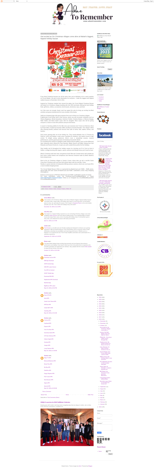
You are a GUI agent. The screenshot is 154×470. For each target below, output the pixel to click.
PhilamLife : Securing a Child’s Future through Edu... (106, 339)
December (103, 321)
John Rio (46, 211)
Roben (46, 241)
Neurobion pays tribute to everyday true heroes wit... (105, 383)
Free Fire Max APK (49, 329)
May (101, 395)
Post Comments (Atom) (53, 397)
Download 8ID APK (49, 276)
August (102, 388)
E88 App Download (49, 260)
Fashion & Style (52, 188)
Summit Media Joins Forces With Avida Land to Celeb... (105, 353)
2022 (100, 306)
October (102, 325)
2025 (100, 299)
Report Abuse (101, 447)
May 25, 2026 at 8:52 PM (50, 288)
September (103, 386)
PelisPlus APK (47, 370)
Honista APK (47, 342)
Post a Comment (47, 391)
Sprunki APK (47, 386)
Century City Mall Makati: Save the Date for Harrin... (105, 334)
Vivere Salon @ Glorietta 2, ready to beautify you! (105, 368)
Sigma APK (47, 383)
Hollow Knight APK (48, 339)
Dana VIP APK (47, 295)
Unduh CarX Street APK (50, 301)
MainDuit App (47, 282)
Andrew (46, 255)
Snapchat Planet (77, 203)
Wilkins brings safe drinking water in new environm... (106, 358)
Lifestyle (59, 188)
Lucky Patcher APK (49, 348)
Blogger (90, 466)
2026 (100, 297)
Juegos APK (47, 345)
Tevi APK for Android (49, 270)
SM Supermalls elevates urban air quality (105, 146)
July (101, 391)
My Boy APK (47, 367)
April (101, 397)
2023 (100, 304)
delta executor (53, 215)
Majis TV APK (47, 357)
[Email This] (54, 187)
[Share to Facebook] (59, 187)
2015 (100, 407)
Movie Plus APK (48, 364)
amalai (46, 225)
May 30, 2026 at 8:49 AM (50, 388)
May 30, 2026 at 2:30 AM (50, 350)
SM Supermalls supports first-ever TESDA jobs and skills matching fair (105, 182)
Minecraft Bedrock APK (50, 361)
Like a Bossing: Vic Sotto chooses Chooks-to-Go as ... (105, 348)
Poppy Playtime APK (49, 373)
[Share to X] (57, 187)
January (102, 404)
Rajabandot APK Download (51, 279)
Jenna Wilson (48, 197)
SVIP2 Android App (49, 263)
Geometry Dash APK (49, 332)
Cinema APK (47, 320)
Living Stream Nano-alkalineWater (105, 378)
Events (46, 188)
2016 (100, 319)
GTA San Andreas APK (50, 335)
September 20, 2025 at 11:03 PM (52, 236)
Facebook (101, 97)
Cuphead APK (47, 323)
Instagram (101, 99)
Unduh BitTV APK (48, 307)
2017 (100, 317)
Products (63, 188)
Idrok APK (46, 298)
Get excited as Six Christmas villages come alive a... (105, 329)
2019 (100, 312)
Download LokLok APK (50, 257)
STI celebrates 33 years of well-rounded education (106, 363)
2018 (100, 314)
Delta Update (88, 246)
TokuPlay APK (47, 310)
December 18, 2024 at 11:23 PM (52, 206)
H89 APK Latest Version (50, 267)
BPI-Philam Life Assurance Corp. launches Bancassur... (105, 373)
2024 (100, 301)
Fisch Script (47, 228)
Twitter (100, 101)
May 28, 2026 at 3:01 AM (50, 313)
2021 (100, 308)
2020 (100, 310)
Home (67, 394)
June (101, 393)
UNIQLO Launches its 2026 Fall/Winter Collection (55, 402)
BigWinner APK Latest (49, 285)
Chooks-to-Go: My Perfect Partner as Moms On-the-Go (105, 343)
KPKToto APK (47, 304)
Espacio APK (47, 326)
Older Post (90, 394)
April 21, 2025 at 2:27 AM (50, 220)
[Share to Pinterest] (60, 187)
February (102, 402)
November (103, 323)
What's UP (68, 188)
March (102, 399)
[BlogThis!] (56, 187)
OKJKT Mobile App (49, 273)
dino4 (80, 466)
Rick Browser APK (48, 379)
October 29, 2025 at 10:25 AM (51, 250)
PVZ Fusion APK (48, 376)
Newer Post (44, 394)
